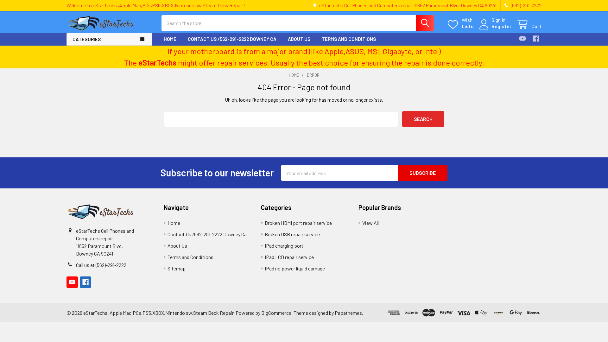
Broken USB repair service (292, 234)
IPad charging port (284, 246)
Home (170, 39)
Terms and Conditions (349, 39)
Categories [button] (87, 39)
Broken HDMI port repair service (298, 223)
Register (501, 26)
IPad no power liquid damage (295, 268)
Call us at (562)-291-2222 (101, 265)
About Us (299, 39)
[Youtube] (522, 38)
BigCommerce (276, 313)
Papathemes (348, 313)
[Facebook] (536, 38)
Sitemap (177, 268)
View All (370, 223)
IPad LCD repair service (289, 257)
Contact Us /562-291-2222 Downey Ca (232, 39)
